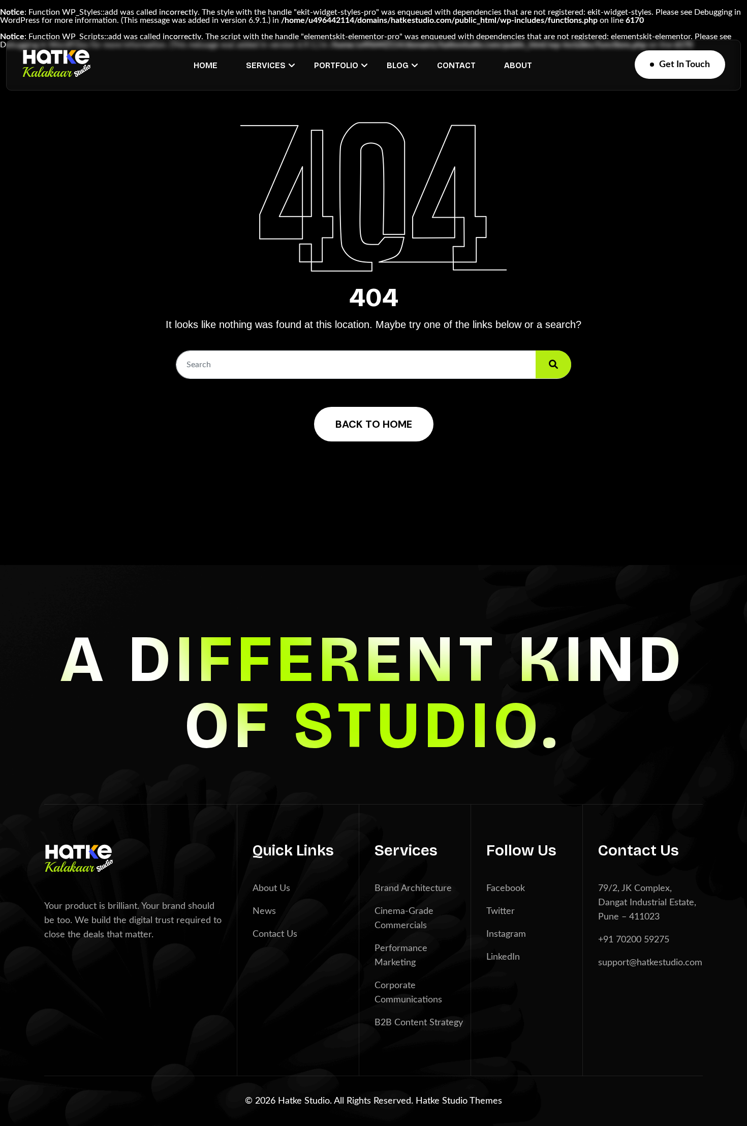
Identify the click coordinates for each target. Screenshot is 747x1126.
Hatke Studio (443, 1101)
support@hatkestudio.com (650, 962)
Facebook (505, 888)
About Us (271, 888)
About (518, 65)
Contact (456, 65)
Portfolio (336, 65)
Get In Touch (684, 64)
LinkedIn (503, 957)
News (264, 911)
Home (205, 65)
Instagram (506, 934)
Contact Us (275, 934)
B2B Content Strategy (419, 1022)
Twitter (500, 911)
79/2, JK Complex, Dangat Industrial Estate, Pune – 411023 (647, 903)
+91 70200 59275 (633, 939)
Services (266, 65)
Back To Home (373, 424)
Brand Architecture (413, 888)
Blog (398, 65)
